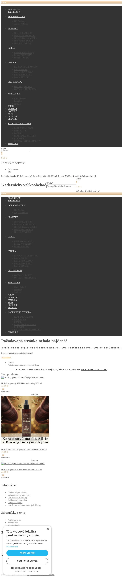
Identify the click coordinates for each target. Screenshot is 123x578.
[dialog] (27, 550)
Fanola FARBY (20, 69)
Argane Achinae (21, 24)
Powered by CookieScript (27, 571)
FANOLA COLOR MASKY (25, 67)
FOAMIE (18, 133)
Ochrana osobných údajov (19, 495)
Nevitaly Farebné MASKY (25, 38)
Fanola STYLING (21, 77)
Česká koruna (13, 169)
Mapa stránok (14, 525)
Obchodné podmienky (17, 492)
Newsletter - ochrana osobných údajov (24, 505)
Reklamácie (13, 522)
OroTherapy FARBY (23, 86)
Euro (9, 172)
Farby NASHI (20, 130)
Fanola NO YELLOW (23, 72)
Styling (17, 103)
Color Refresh (20, 98)
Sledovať (5, 477)
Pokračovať (6, 358)
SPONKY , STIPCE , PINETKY (27, 141)
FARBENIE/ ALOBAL (23, 128)
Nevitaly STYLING (22, 43)
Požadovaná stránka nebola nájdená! (23, 365)
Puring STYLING (21, 58)
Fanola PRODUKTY (23, 74)
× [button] (47, 529)
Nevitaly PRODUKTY (23, 41)
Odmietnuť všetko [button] (27, 561)
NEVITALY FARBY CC (24, 35)
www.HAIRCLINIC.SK (94, 369)
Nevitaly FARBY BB (23, 33)
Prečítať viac (12, 546)
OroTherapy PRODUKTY (25, 89)
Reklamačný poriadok (17, 500)
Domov (11, 362)
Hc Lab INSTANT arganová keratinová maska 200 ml (24, 449)
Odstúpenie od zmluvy (17, 497)
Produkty (18, 101)
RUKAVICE (19, 138)
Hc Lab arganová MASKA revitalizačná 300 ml (21, 469)
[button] (27, 567)
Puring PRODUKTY (23, 55)
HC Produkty (20, 21)
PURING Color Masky (24, 52)
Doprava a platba (15, 502)
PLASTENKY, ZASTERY (25, 136)
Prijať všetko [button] (27, 553)
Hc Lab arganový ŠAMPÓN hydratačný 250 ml (21, 383)
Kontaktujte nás (14, 520)
